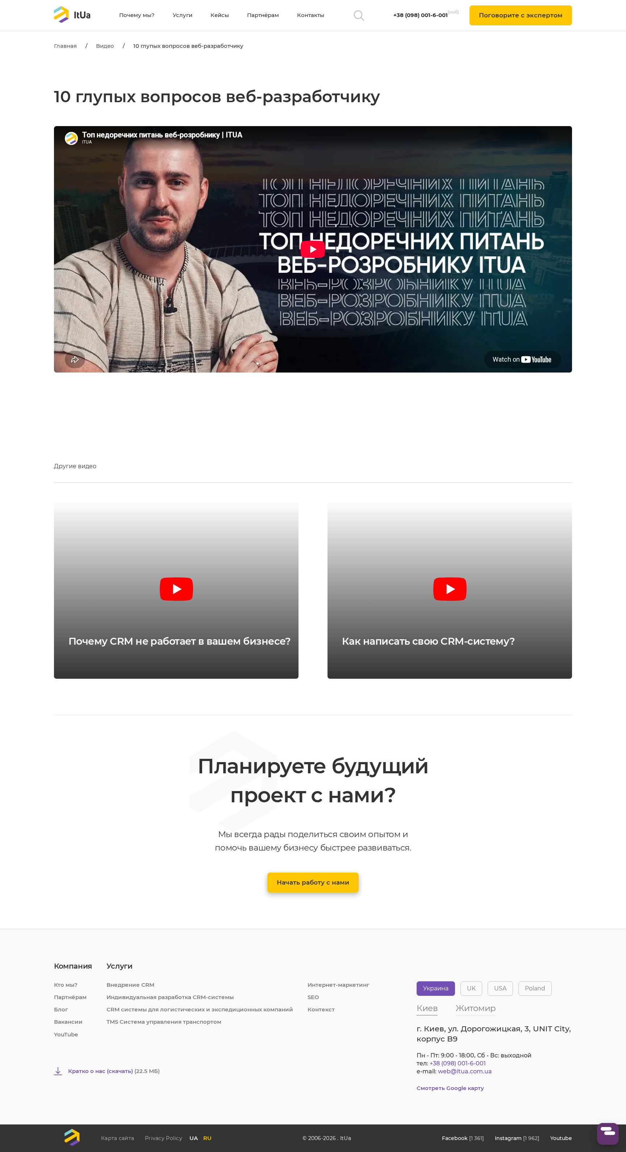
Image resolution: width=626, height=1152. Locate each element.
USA (500, 988)
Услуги (182, 15)
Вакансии (68, 1021)
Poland (535, 988)
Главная (65, 45)
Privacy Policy (163, 1138)
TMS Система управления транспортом (164, 1021)
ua (193, 1138)
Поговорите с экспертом (521, 15)
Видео (105, 45)
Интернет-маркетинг (339, 984)
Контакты (310, 15)
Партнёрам (263, 15)
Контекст (321, 1009)
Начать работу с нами (313, 882)
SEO (313, 997)
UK (471, 988)
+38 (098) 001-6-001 (420, 15)
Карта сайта (117, 1138)
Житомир (476, 1008)
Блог (61, 1009)
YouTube (66, 1034)
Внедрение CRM (130, 984)
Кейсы (219, 15)
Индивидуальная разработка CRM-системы (170, 997)
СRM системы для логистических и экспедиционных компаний (200, 1009)
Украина (435, 988)
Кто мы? (66, 984)
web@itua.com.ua (465, 1071)
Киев (427, 1008)
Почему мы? (137, 15)
